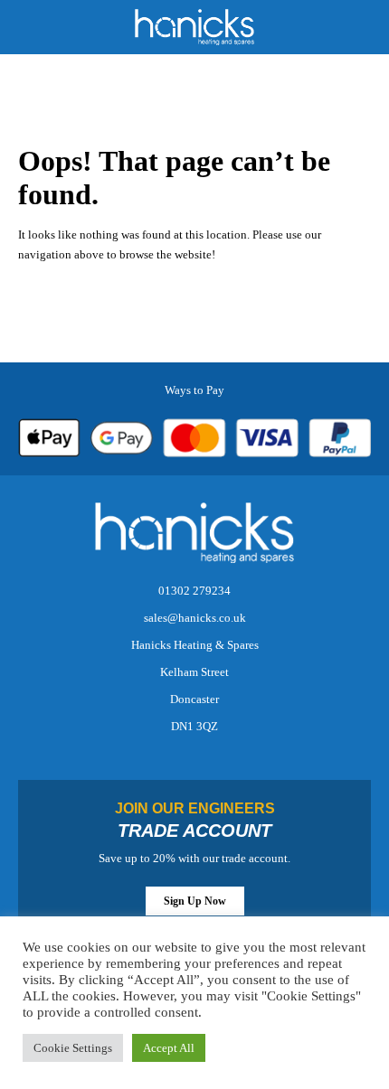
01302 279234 (194, 590)
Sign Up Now (195, 901)
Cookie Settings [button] (72, 1048)
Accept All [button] (168, 1048)
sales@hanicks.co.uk (195, 617)
